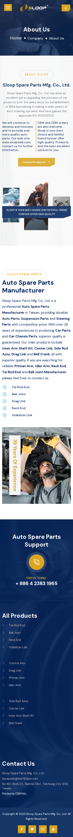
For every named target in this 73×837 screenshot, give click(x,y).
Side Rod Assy (18, 701)
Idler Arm (14, 685)
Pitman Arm (16, 678)
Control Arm (16, 663)
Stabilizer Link (22, 415)
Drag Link (19, 401)
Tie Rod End (20, 387)
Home (16, 38)
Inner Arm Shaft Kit (21, 716)
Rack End (19, 408)
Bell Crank (15, 723)
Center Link (16, 708)
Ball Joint (19, 394)
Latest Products (34, 162)
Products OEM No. (14, 794)
